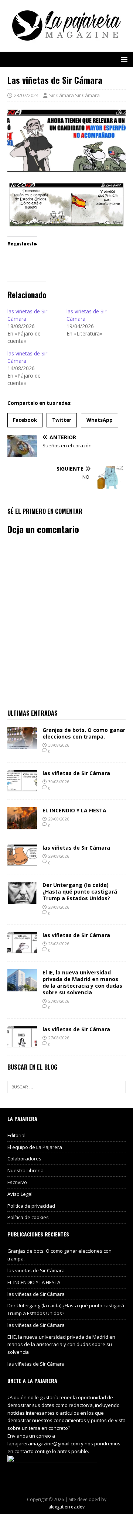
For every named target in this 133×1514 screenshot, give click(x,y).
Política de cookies (28, 1217)
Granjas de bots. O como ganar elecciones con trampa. (83, 733)
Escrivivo (17, 1182)
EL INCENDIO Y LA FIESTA (74, 810)
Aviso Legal (20, 1194)
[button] (123, 59)
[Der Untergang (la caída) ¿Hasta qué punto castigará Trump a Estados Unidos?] (22, 899)
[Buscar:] (66, 1087)
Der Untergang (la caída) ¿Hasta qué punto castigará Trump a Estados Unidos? (79, 891)
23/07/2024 (26, 95)
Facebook (25, 420)
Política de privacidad (31, 1205)
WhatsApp (99, 420)
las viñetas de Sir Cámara (76, 773)
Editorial (16, 1135)
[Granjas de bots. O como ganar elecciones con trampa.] (22, 744)
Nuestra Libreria (25, 1170)
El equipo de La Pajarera (34, 1147)
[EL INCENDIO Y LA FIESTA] (22, 825)
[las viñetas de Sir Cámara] (22, 787)
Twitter (61, 420)
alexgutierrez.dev (66, 1507)
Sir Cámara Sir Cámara (74, 95)
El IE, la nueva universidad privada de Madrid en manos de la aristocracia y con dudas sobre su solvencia (82, 982)
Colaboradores (24, 1158)
